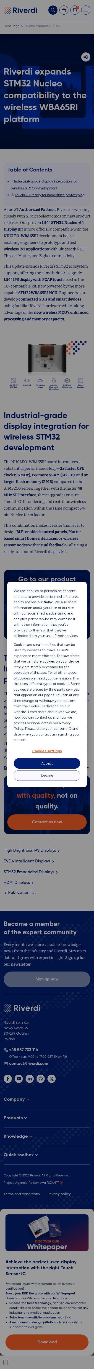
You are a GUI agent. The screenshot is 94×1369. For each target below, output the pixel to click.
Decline (47, 775)
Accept (47, 763)
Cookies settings (47, 751)
